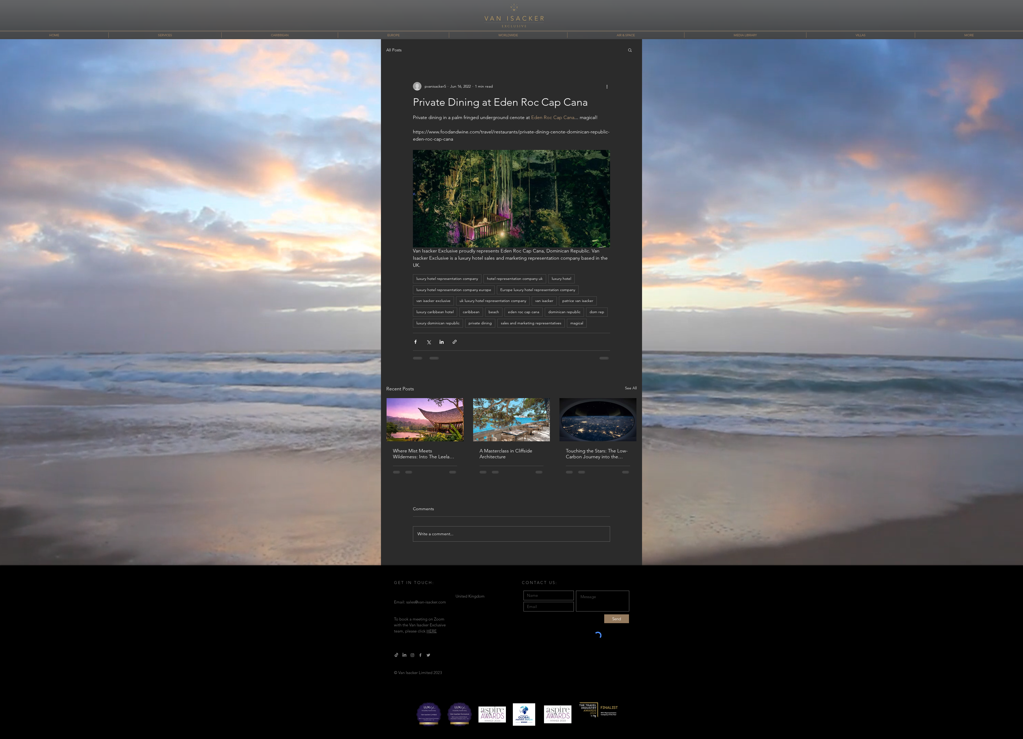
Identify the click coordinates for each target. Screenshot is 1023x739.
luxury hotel (561, 278)
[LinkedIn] (404, 659)
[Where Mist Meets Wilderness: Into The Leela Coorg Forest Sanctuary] (425, 419)
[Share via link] (454, 341)
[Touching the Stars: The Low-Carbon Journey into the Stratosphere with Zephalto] (597, 419)
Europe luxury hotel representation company (537, 289)
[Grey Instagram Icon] (412, 659)
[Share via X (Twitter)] (428, 341)
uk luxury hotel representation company (493, 300)
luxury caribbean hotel (435, 311)
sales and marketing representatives (531, 323)
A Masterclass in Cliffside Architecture (506, 454)
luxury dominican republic (438, 323)
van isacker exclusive (433, 300)
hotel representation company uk (515, 278)
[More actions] (607, 86)
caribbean (471, 311)
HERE (432, 635)
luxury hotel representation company (447, 278)
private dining (480, 323)
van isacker (544, 300)
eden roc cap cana (523, 311)
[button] (629, 50)
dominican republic (564, 311)
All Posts (393, 49)
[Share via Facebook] (415, 341)
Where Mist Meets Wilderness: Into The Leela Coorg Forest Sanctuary (421, 454)
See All (631, 388)
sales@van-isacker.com (426, 606)
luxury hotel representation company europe (453, 289)
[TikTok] (396, 659)
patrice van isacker (577, 300)
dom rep (597, 311)
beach (494, 311)
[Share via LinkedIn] (441, 341)
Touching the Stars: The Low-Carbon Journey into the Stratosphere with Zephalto (597, 454)
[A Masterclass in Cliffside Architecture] (511, 419)
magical (576, 323)
